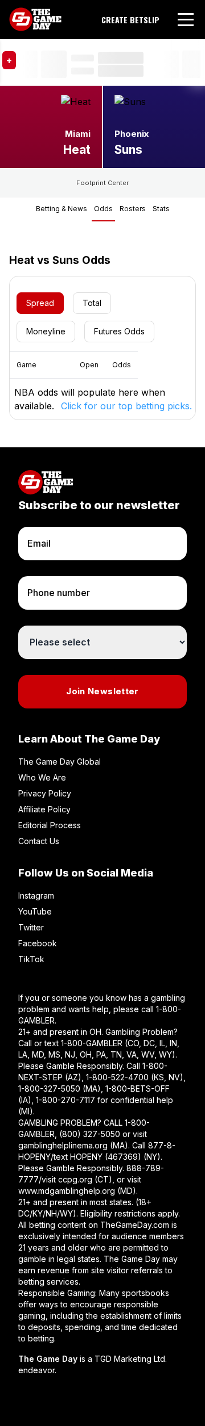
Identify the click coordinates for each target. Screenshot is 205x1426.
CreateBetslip (130, 20)
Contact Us (38, 841)
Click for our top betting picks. (126, 406)
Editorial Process (49, 825)
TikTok (31, 959)
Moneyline (45, 331)
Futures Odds (119, 331)
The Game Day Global (59, 761)
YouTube (35, 911)
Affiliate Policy (44, 809)
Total (92, 303)
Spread (40, 303)
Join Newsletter (102, 691)
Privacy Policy (44, 793)
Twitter (31, 927)
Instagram (36, 895)
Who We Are (42, 777)
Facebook (37, 943)
